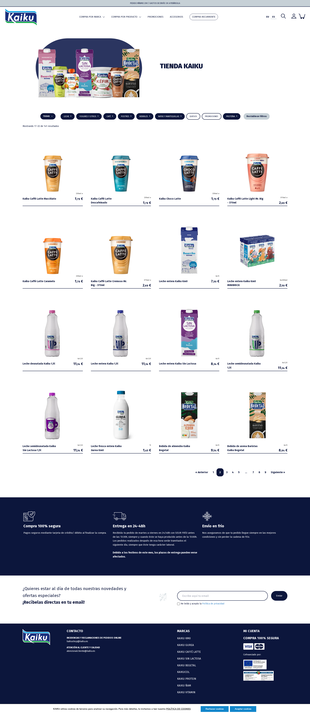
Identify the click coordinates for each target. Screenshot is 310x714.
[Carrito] (302, 16)
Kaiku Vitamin (186, 692)
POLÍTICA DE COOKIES (178, 708)
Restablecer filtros (257, 116)
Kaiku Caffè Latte (189, 651)
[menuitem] (268, 17)
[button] (145, 116)
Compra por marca (90, 16)
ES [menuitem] (273, 16)
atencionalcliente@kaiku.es (81, 651)
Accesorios (176, 16)
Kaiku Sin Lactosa (189, 658)
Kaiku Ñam (184, 685)
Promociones (155, 16)
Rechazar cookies (215, 708)
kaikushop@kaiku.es (77, 641)
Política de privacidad (213, 603)
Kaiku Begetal (186, 665)
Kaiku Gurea (185, 645)
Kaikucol (183, 672)
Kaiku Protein (186, 678)
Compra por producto (124, 16)
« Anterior (201, 472)
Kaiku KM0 (184, 638)
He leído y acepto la (202, 604)
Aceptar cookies (243, 708)
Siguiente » (278, 472)
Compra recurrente (203, 16)
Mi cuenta (251, 631)
